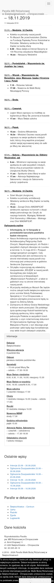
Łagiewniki (15, 518)
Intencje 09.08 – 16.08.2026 (23, 488)
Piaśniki (13, 512)
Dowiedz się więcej (40, 580)
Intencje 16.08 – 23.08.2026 (23, 479)
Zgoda (13, 515)
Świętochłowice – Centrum (22, 506)
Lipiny (12, 509)
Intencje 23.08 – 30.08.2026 (23, 465)
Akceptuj (25, 580)
